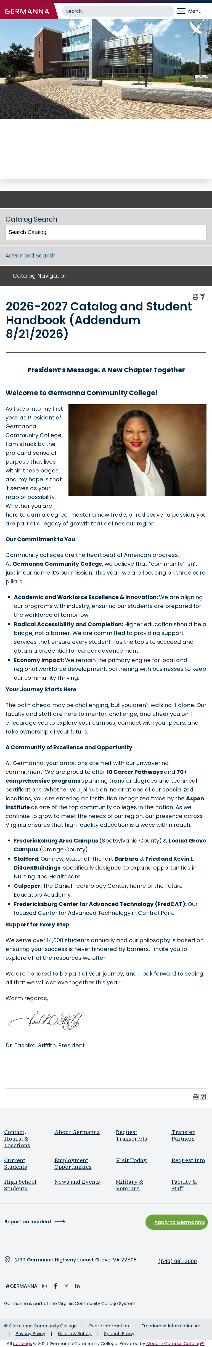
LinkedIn (77, 1286)
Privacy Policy (30, 1333)
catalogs (22, 1343)
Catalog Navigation (40, 276)
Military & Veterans (129, 1185)
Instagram (44, 1286)
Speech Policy (119, 1333)
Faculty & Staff (184, 1185)
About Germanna (77, 1132)
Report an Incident (28, 1221)
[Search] (199, 232)
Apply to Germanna (179, 1222)
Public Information (109, 1326)
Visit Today (131, 1160)
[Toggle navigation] (193, 11)
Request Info (188, 1160)
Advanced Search (30, 255)
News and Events (77, 1182)
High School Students (20, 1185)
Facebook (55, 1286)
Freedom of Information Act (171, 1326)
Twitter (66, 1286)
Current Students (15, 1163)
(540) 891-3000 (177, 1261)
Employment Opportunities (73, 1163)
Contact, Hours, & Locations (17, 1138)
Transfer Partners (183, 1135)
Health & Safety (75, 1333)
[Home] (27, 11)
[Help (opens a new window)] (202, 297)
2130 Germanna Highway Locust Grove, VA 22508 (76, 1259)
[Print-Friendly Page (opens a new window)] (195, 297)
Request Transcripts (131, 1135)
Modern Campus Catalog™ (175, 1343)
